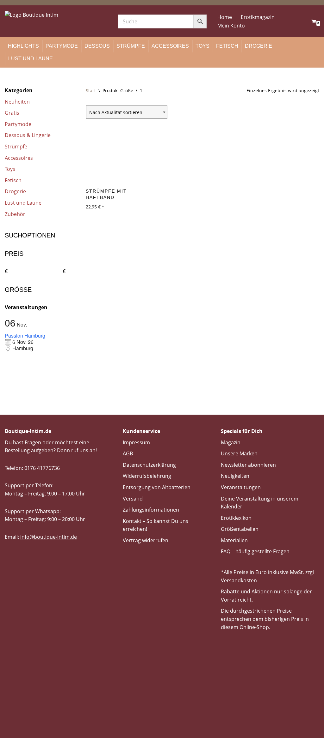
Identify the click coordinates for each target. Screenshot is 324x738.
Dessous (97, 46)
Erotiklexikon (236, 517)
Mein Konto (231, 25)
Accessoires (170, 46)
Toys (202, 46)
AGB (128, 453)
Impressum (136, 442)
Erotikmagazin (258, 17)
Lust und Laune (30, 58)
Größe (18, 289)
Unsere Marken (239, 453)
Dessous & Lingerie (28, 135)
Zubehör (15, 214)
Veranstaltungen (241, 487)
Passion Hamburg (25, 335)
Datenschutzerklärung (149, 464)
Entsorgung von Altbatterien (156, 487)
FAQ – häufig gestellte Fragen (255, 551)
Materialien (234, 540)
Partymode (62, 46)
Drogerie (258, 46)
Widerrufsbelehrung (147, 475)
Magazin (230, 442)
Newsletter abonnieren (248, 464)
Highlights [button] (23, 46)
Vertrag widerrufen (145, 540)
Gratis (12, 112)
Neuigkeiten (235, 475)
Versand (133, 498)
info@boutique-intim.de (48, 536)
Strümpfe (130, 46)
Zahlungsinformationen (151, 509)
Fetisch (227, 46)
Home (224, 17)
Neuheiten (17, 101)
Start (91, 90)
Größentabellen (240, 528)
